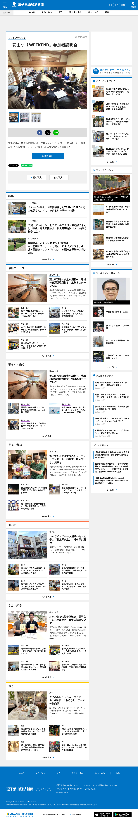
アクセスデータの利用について (69, 789)
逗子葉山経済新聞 (28, 4)
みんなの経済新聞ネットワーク (19, 815)
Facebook (111, 5)
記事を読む (47, 156)
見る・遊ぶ (47, 12)
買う (61, 12)
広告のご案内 (62, 792)
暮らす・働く (75, 12)
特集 (107, 12)
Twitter (117, 5)
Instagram (123, 5)
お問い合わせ (90, 789)
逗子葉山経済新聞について (67, 785)
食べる (32, 12)
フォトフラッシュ (17, 37)
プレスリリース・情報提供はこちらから (101, 785)
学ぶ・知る (93, 12)
